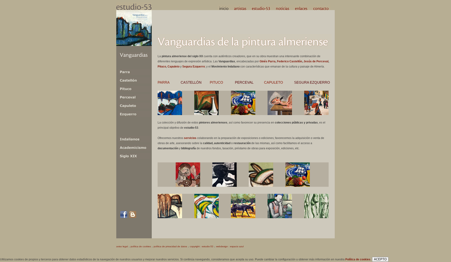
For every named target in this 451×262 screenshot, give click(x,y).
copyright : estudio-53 (201, 246)
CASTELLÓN (191, 82)
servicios (190, 138)
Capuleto (173, 66)
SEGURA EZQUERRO (312, 82)
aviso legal (122, 246)
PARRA (164, 82)
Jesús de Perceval (315, 61)
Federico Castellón (289, 61)
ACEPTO (380, 259)
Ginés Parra (268, 61)
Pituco (162, 66)
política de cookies (141, 246)
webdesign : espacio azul (230, 246)
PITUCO (216, 82)
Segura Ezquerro (193, 66)
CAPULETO (273, 82)
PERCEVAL (244, 82)
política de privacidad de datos (170, 246)
